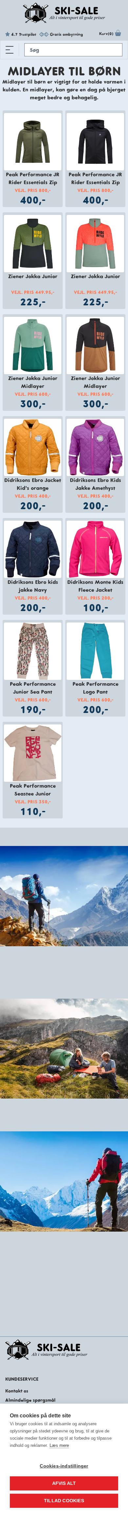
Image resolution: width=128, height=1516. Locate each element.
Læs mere (59, 1445)
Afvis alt (64, 1483)
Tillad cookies (64, 1500)
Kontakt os (16, 1391)
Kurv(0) (106, 33)
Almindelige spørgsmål (30, 1400)
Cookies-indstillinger (64, 1466)
